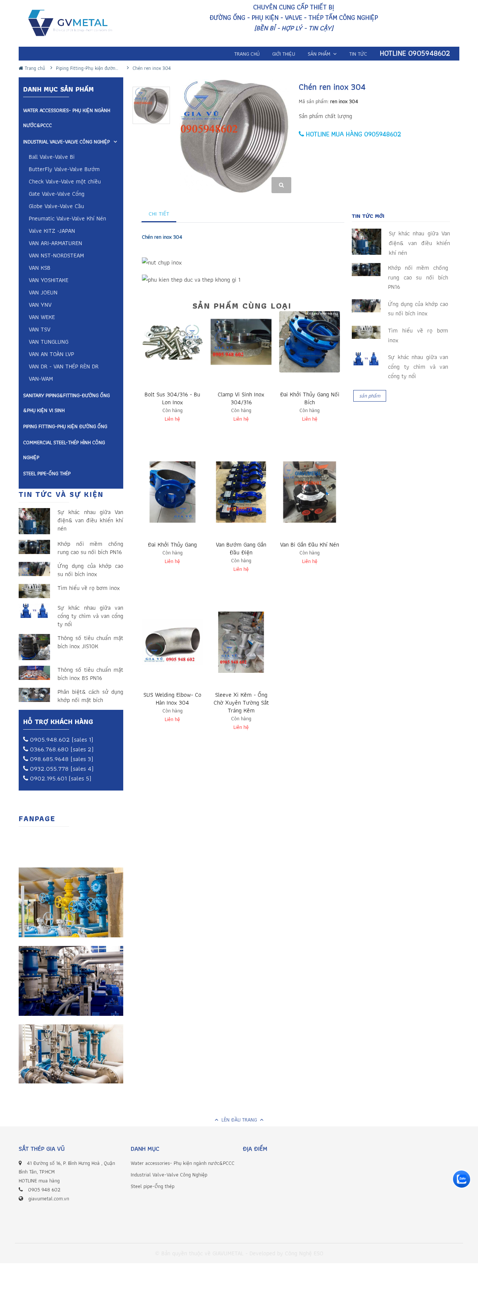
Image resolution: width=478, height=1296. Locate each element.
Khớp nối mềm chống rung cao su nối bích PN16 (90, 548)
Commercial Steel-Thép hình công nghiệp (64, 449)
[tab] (159, 214)
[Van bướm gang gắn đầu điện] (241, 492)
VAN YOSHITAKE (48, 281)
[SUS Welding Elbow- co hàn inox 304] (172, 642)
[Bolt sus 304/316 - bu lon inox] (172, 341)
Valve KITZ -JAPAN (52, 231)
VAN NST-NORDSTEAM (56, 256)
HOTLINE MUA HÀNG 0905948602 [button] (352, 134)
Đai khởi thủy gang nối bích (309, 398)
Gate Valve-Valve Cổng (56, 194)
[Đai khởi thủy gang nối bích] (309, 341)
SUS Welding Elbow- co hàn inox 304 (172, 698)
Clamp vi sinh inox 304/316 (241, 398)
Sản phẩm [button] (320, 54)
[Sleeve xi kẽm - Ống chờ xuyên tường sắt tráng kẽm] (241, 642)
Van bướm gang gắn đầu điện (241, 548)
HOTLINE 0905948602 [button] (415, 53)
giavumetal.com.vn (48, 1198)
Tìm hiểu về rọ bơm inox (89, 588)
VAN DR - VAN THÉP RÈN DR (64, 367)
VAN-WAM (41, 379)
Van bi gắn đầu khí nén (309, 544)
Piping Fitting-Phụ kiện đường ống (65, 426)
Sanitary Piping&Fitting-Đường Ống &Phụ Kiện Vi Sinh (66, 402)
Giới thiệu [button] (283, 54)
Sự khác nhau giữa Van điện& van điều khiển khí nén (90, 520)
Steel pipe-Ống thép (47, 473)
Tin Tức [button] (358, 54)
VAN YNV (40, 305)
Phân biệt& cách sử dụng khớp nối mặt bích (90, 696)
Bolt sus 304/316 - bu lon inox (172, 398)
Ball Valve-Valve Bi (52, 157)
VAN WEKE (42, 318)
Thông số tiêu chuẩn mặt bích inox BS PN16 (90, 674)
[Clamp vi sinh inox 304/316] (241, 341)
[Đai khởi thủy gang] (172, 492)
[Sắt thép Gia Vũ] (75, 24)
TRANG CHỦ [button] (247, 54)
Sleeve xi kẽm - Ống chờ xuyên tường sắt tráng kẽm (241, 702)
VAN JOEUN (43, 293)
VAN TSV (39, 330)
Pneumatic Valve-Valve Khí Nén (67, 219)
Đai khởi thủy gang (172, 544)
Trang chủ (34, 68)
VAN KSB (39, 268)
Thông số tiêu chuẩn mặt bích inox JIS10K (90, 642)
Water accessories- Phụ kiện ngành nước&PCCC (66, 117)
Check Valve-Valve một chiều (65, 182)
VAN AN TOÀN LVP (51, 355)
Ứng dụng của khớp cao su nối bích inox (90, 570)
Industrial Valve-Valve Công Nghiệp (66, 141)
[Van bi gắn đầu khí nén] (309, 492)
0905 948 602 (44, 1189)
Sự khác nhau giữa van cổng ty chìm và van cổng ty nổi (90, 616)
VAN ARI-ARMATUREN (55, 244)
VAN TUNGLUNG (48, 342)
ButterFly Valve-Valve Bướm (64, 170)
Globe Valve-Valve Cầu (56, 207)
